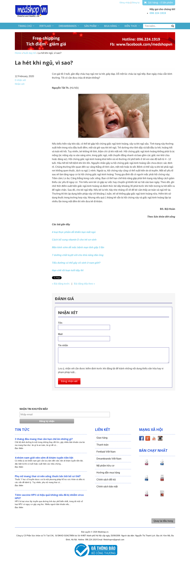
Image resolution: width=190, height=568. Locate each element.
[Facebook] (141, 439)
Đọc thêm (19, 448)
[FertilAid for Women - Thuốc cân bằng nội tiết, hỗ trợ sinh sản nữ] (162, 480)
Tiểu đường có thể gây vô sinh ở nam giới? (76, 263)
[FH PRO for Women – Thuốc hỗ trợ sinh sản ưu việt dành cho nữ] (146, 465)
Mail (60, 334)
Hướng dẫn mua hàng (108, 472)
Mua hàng (110, 26)
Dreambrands (68, 26)
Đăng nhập (125, 2)
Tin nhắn (63, 345)
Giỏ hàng (160, 2)
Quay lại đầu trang (163, 521)
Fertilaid (45, 26)
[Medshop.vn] (31, 11)
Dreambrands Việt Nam (108, 458)
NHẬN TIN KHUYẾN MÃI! (34, 409)
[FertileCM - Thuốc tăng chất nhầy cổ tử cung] (146, 496)
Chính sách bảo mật (107, 486)
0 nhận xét (20, 80)
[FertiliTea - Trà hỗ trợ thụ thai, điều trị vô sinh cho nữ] (162, 496)
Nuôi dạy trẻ (29, 53)
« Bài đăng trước (61, 283)
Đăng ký (136, 2)
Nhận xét (19, 84)
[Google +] (147, 439)
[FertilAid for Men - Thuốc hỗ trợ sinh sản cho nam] (146, 480)
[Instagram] (160, 439)
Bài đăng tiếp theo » (84, 283)
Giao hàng (101, 437)
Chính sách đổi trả (106, 479)
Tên (60, 323)
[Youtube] (154, 439)
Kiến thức (131, 26)
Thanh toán (102, 444)
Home (18, 53)
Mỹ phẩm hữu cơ (105, 465)
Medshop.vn (103, 532)
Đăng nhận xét (69, 381)
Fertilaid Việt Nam (105, 451)
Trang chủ (25, 26)
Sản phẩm (90, 26)
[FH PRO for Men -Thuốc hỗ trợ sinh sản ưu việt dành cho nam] (162, 465)
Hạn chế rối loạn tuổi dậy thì (67, 270)
